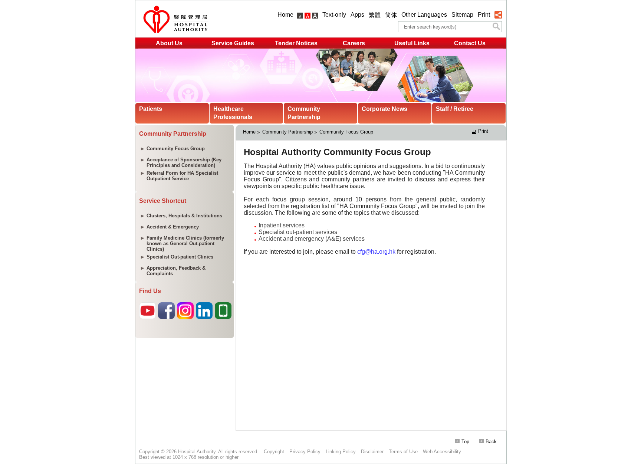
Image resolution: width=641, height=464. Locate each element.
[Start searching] (496, 26)
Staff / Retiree (454, 109)
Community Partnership (303, 113)
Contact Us (470, 43)
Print (484, 14)
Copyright (274, 451)
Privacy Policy (304, 451)
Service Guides (232, 43)
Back (491, 441)
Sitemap (462, 14)
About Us (169, 43)
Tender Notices (296, 43)
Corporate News (384, 109)
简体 (391, 15)
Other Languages (424, 14)
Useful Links (412, 43)
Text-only (334, 14)
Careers (354, 43)
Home (285, 14)
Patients (150, 109)
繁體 (375, 15)
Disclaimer (372, 451)
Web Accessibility (442, 451)
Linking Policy (341, 451)
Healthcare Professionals (232, 113)
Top (465, 441)
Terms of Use (403, 451)
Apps (357, 14)
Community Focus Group (346, 132)
